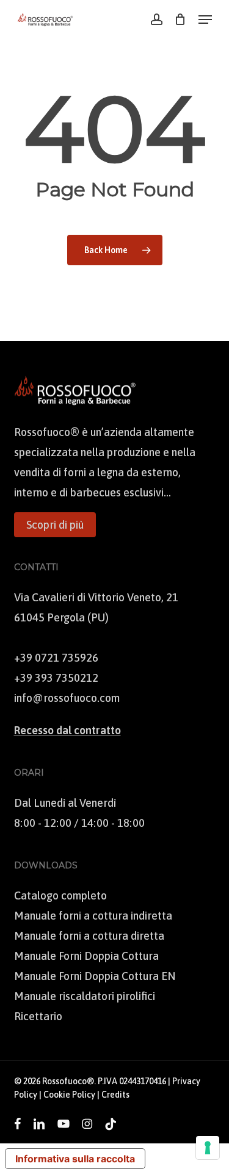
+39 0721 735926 (56, 657)
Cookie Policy (69, 1094)
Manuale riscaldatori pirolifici (84, 996)
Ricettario (38, 1016)
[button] (205, 19)
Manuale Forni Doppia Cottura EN (94, 976)
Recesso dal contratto (67, 730)
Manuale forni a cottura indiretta (93, 915)
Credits (115, 1094)
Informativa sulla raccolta (75, 1159)
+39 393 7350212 (56, 677)
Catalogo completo (60, 895)
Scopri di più (55, 524)
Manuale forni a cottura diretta (89, 935)
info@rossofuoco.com (67, 698)
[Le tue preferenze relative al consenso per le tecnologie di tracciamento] (207, 1147)
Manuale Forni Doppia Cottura (86, 955)
